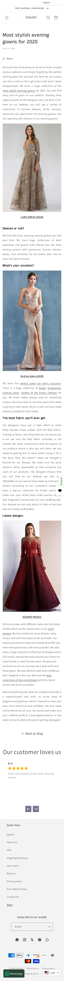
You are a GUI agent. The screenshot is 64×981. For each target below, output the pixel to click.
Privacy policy (14, 881)
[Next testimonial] (36, 809)
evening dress (11, 392)
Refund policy (33, 968)
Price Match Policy (17, 889)
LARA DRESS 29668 (32, 217)
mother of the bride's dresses (39, 392)
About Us (12, 842)
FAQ (9, 850)
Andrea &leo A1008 (32, 376)
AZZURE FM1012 (32, 616)
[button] (7, 17)
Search (10, 834)
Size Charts (13, 865)
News (10, 904)
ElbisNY (19, 968)
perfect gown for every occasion (40, 383)
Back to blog (34, 733)
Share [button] (9, 58)
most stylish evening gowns (19, 90)
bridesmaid (54, 388)
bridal (42, 388)
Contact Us (13, 896)
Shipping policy (32, 973)
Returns (11, 873)
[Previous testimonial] (28, 809)
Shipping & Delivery (17, 858)
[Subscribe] (49, 927)
